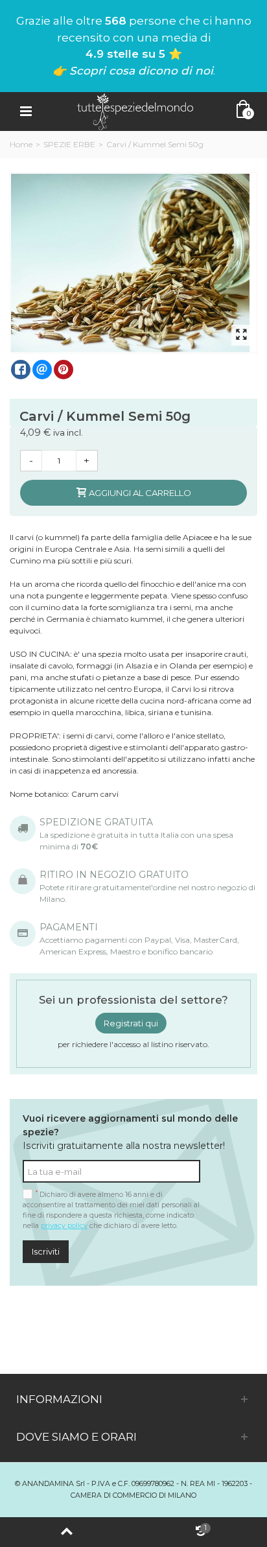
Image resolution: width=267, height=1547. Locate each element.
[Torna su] (67, 1532)
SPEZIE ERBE (69, 144)
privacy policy (64, 1226)
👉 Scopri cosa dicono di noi (132, 70)
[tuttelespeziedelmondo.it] (134, 110)
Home (21, 144)
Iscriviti (46, 1251)
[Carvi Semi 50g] (134, 263)
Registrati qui (131, 1023)
